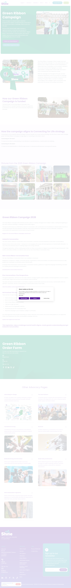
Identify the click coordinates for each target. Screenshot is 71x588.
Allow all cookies (24, 298)
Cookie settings (46, 298)
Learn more (21, 295)
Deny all (34, 298)
